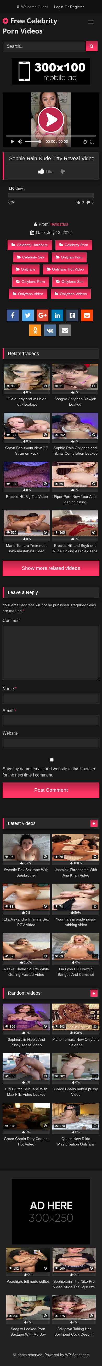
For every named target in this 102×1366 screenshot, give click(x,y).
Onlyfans (28, 269)
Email (9, 711)
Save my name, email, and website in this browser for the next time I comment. (49, 772)
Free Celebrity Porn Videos (30, 26)
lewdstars (59, 224)
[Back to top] (86, 1350)
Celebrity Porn (76, 245)
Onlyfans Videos (73, 294)
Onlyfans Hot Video (68, 269)
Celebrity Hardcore (32, 245)
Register (77, 7)
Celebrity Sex (33, 257)
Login (58, 7)
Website (10, 733)
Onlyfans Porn (33, 281)
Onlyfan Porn (72, 257)
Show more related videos (51, 568)
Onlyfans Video (30, 294)
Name (9, 688)
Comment (12, 620)
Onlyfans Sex (72, 281)
